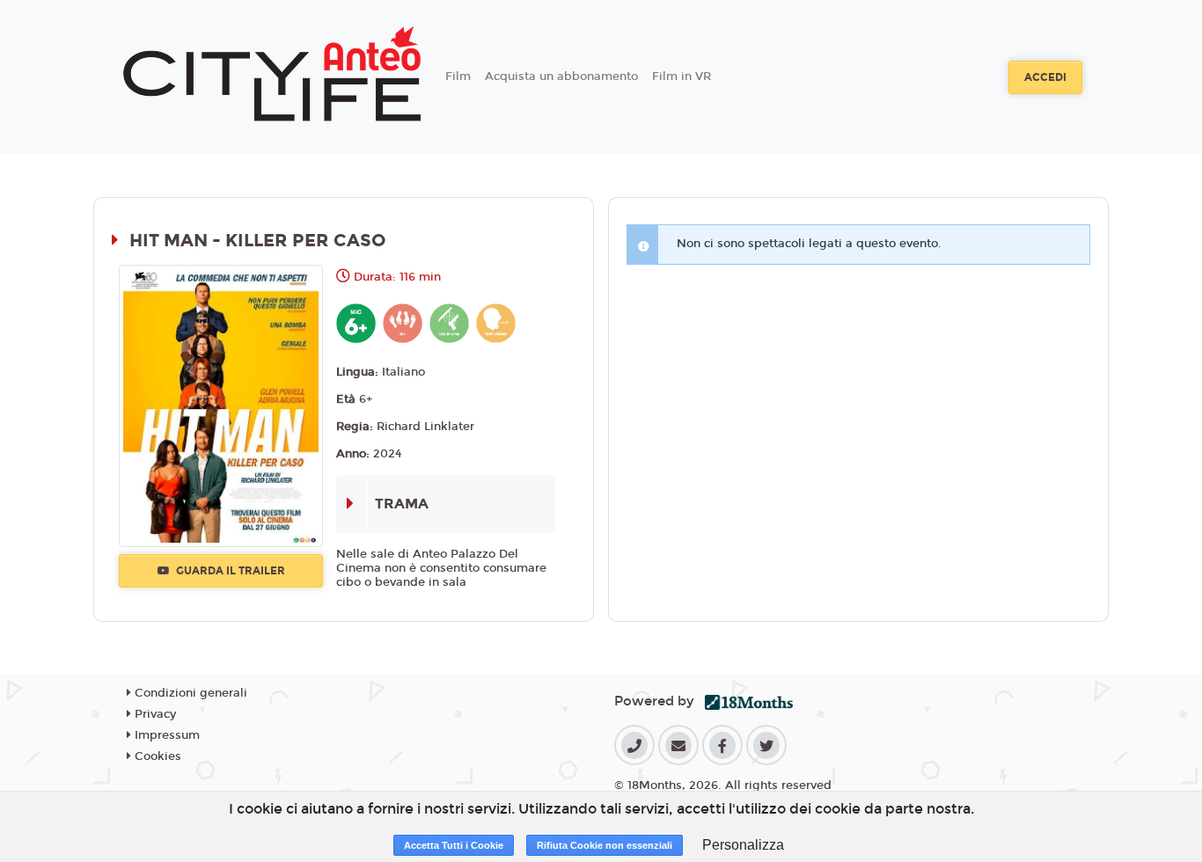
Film (458, 76)
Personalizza (743, 844)
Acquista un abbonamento (561, 76)
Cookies (156, 756)
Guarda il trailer (229, 571)
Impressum (165, 735)
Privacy (153, 714)
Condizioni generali (189, 693)
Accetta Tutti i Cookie (453, 845)
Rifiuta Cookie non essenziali (604, 845)
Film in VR (681, 76)
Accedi (1045, 77)
